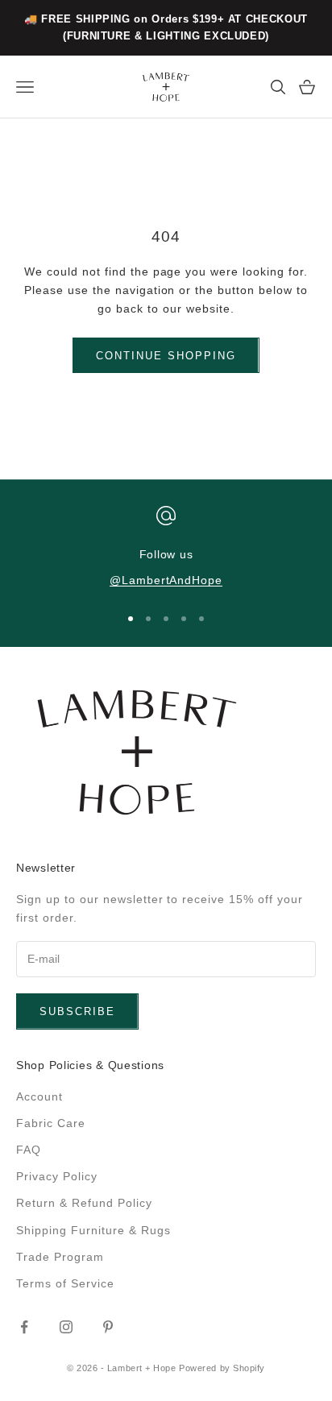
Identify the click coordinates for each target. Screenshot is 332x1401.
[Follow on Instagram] (66, 1327)
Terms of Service (65, 1283)
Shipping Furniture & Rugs (93, 1230)
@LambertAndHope (166, 580)
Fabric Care (50, 1123)
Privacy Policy (57, 1176)
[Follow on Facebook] (24, 1327)
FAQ (28, 1149)
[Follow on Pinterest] (108, 1327)
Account (39, 1096)
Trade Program (60, 1256)
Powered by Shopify (222, 1368)
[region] (166, 548)
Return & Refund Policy (84, 1202)
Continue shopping (165, 356)
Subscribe (77, 1011)
